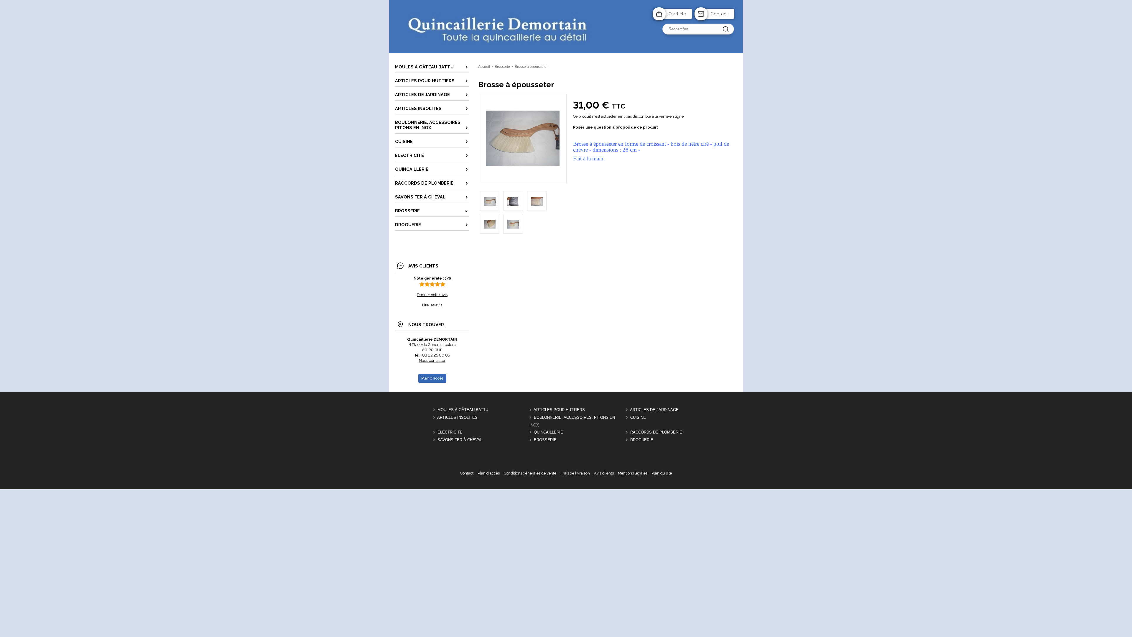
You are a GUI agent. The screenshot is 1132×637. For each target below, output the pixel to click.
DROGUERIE (641, 440)
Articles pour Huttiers (559, 410)
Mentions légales (632, 473)
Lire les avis (432, 305)
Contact (719, 14)
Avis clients (604, 473)
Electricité (450, 432)
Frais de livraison (575, 473)
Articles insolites (457, 417)
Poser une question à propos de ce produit (615, 127)
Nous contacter (432, 360)
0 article (677, 14)
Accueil (484, 67)
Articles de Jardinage (654, 410)
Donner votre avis (432, 295)
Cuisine (638, 417)
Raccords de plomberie (656, 432)
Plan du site (661, 473)
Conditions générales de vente (530, 473)
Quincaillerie (548, 432)
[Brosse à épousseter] (523, 164)
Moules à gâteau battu (462, 410)
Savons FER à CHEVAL (459, 440)
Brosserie (545, 440)
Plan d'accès (489, 473)
